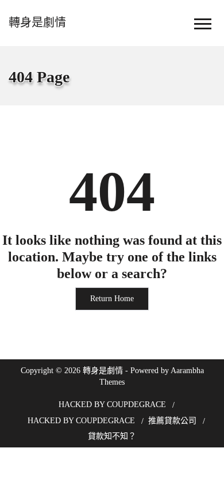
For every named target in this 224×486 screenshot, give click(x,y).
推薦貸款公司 (172, 420)
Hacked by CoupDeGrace (112, 404)
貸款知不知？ (112, 436)
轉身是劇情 (37, 22)
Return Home (112, 298)
